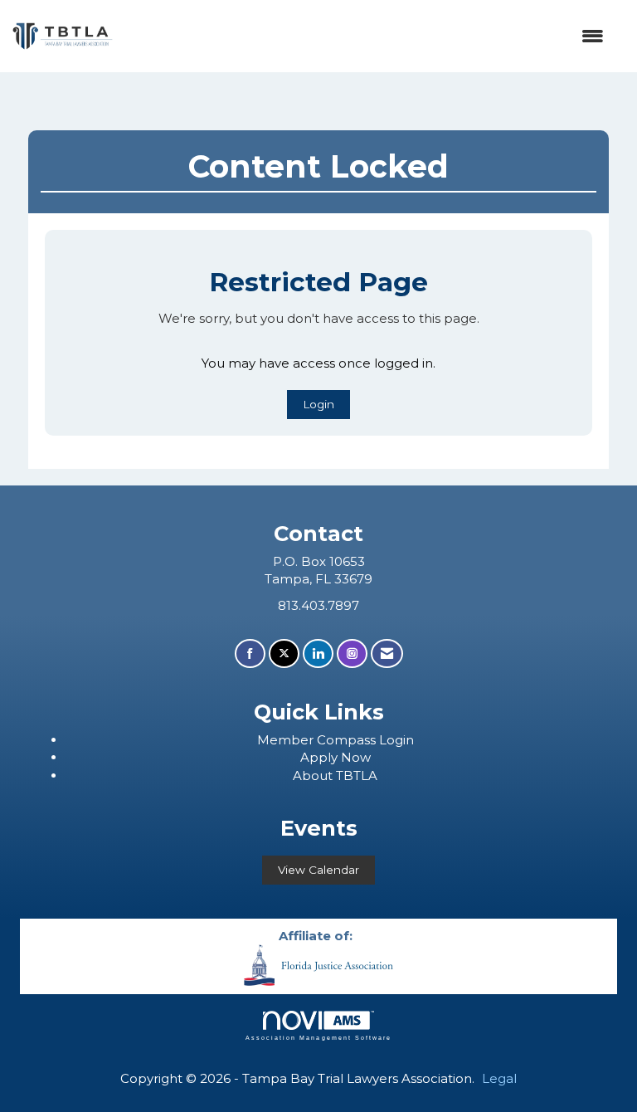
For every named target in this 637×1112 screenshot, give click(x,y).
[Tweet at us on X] (284, 653)
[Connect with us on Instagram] (352, 653)
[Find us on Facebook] (250, 653)
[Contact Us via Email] (387, 653)
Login (318, 404)
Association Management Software (318, 1038)
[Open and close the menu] (366, 36)
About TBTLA (335, 775)
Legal (499, 1078)
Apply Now (335, 757)
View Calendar (318, 869)
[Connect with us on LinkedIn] (318, 653)
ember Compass (324, 740)
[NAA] (318, 964)
